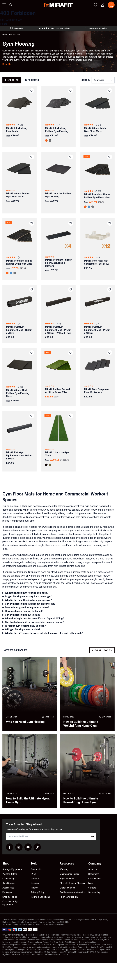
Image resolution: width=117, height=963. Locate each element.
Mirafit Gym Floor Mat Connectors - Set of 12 (96, 262)
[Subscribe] (92, 836)
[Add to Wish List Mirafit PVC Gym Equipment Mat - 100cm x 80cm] (31, 415)
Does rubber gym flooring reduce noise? (27, 607)
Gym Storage (8, 883)
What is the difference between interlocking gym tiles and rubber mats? (44, 633)
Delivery (35, 878)
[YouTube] (28, 847)
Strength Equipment (12, 869)
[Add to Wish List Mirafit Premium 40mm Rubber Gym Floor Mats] (31, 223)
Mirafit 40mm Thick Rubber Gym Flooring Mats (17, 393)
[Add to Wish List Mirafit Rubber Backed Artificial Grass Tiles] (70, 352)
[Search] (10, 4)
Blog (90, 883)
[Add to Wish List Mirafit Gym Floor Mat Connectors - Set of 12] (109, 223)
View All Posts (102, 650)
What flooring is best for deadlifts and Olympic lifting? (34, 618)
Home (4, 34)
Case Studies (94, 878)
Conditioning (8, 878)
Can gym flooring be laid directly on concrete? (30, 603)
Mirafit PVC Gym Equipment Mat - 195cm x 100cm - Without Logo (58, 330)
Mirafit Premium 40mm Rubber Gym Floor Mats (19, 262)
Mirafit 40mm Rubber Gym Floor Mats (18, 195)
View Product (97, 114)
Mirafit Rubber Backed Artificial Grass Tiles (57, 391)
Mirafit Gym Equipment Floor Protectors (96, 391)
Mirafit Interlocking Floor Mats (16, 130)
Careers (92, 888)
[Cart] (111, 5)
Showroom (93, 874)
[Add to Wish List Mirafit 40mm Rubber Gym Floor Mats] (31, 157)
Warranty (64, 869)
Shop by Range (9, 897)
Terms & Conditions (40, 897)
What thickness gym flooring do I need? (26, 592)
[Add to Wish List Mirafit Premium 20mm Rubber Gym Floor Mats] (109, 157)
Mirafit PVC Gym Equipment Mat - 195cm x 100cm (97, 330)
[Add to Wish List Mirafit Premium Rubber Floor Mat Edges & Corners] (70, 223)
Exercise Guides (67, 888)
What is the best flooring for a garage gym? (28, 600)
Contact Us (36, 869)
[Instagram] (19, 847)
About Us (92, 869)
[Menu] (4, 5)
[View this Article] (29, 694)
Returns (35, 883)
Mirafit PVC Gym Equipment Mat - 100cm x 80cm (19, 455)
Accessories (8, 888)
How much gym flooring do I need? (24, 611)
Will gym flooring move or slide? (22, 629)
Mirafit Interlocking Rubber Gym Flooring (56, 130)
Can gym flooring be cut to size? (22, 614)
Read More (7, 64)
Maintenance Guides (69, 874)
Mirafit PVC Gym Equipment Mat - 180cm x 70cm (19, 330)
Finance (35, 888)
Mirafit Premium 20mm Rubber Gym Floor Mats (97, 196)
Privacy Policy (37, 892)
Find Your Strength (69, 897)
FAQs (33, 874)
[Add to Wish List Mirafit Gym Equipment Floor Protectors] (109, 352)
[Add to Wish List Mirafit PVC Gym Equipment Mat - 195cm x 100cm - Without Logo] (70, 289)
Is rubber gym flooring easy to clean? (25, 625)
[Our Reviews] (54, 28)
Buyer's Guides (67, 878)
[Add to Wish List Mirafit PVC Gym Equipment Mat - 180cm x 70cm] (31, 289)
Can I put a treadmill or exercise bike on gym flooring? (34, 622)
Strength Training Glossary (72, 883)
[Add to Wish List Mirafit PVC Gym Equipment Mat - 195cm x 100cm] (109, 289)
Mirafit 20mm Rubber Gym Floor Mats (96, 130)
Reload (3, 23)
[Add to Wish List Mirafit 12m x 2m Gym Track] (70, 415)
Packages (7, 892)
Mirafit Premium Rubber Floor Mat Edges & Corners (58, 262)
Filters (10, 80)
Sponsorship (94, 892)
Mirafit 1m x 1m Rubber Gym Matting (58, 195)
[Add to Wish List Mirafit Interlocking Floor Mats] (31, 90)
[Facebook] (9, 847)
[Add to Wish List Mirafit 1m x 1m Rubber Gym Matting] (70, 157)
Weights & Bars (9, 874)
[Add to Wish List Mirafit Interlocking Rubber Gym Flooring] (70, 90)
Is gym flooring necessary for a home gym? (29, 596)
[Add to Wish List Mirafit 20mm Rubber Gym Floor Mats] (109, 90)
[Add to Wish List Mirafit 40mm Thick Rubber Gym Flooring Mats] (31, 352)
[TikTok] (37, 847)
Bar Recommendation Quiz (73, 892)
